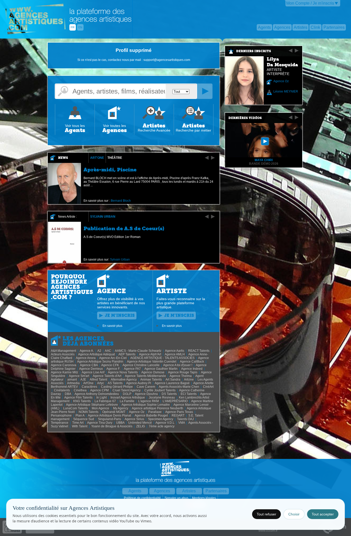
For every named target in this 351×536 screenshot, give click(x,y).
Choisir (294, 514)
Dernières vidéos (245, 118)
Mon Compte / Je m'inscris (310, 3)
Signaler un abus (176, 498)
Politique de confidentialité (143, 498)
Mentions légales (204, 498)
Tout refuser (266, 514)
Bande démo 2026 (263, 163)
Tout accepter (323, 514)
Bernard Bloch (121, 200)
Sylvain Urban (102, 216)
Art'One (97, 158)
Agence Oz (281, 81)
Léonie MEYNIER (285, 91)
